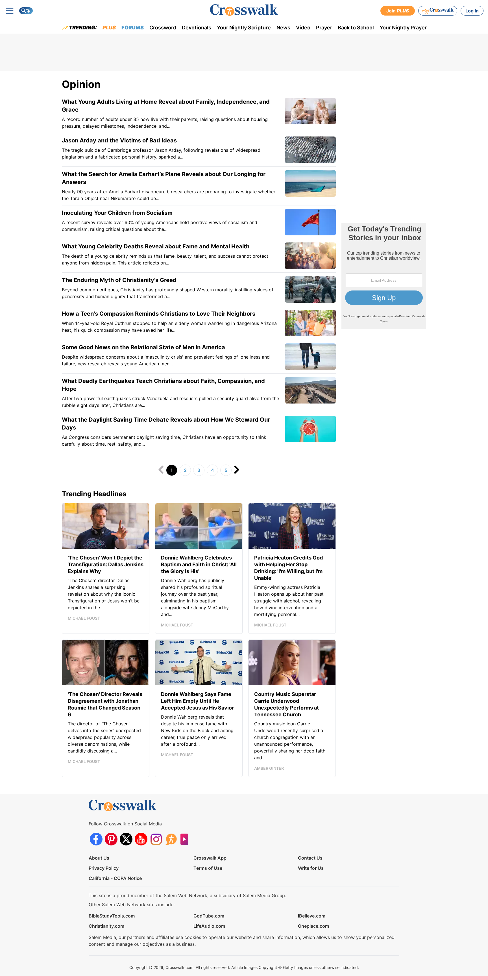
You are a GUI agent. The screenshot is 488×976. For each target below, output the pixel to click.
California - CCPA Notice (115, 878)
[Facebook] (96, 839)
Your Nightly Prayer (403, 28)
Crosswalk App (209, 858)
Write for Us (311, 868)
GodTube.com (208, 916)
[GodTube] (186, 839)
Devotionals (196, 28)
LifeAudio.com (209, 926)
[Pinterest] (111, 839)
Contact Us (310, 858)
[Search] (26, 10)
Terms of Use (207, 868)
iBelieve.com (311, 916)
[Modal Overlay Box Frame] (383, 276)
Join (397, 11)
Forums (132, 28)
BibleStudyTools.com (112, 916)
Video (303, 28)
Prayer (324, 28)
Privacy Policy (104, 868)
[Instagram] (156, 839)
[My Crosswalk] (437, 11)
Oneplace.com (313, 926)
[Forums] (171, 839)
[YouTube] (141, 839)
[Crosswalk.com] (244, 10)
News (283, 28)
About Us (99, 858)
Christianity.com (106, 926)
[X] (126, 839)
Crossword (162, 28)
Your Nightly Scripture (244, 28)
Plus (109, 28)
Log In (472, 11)
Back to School (356, 28)
